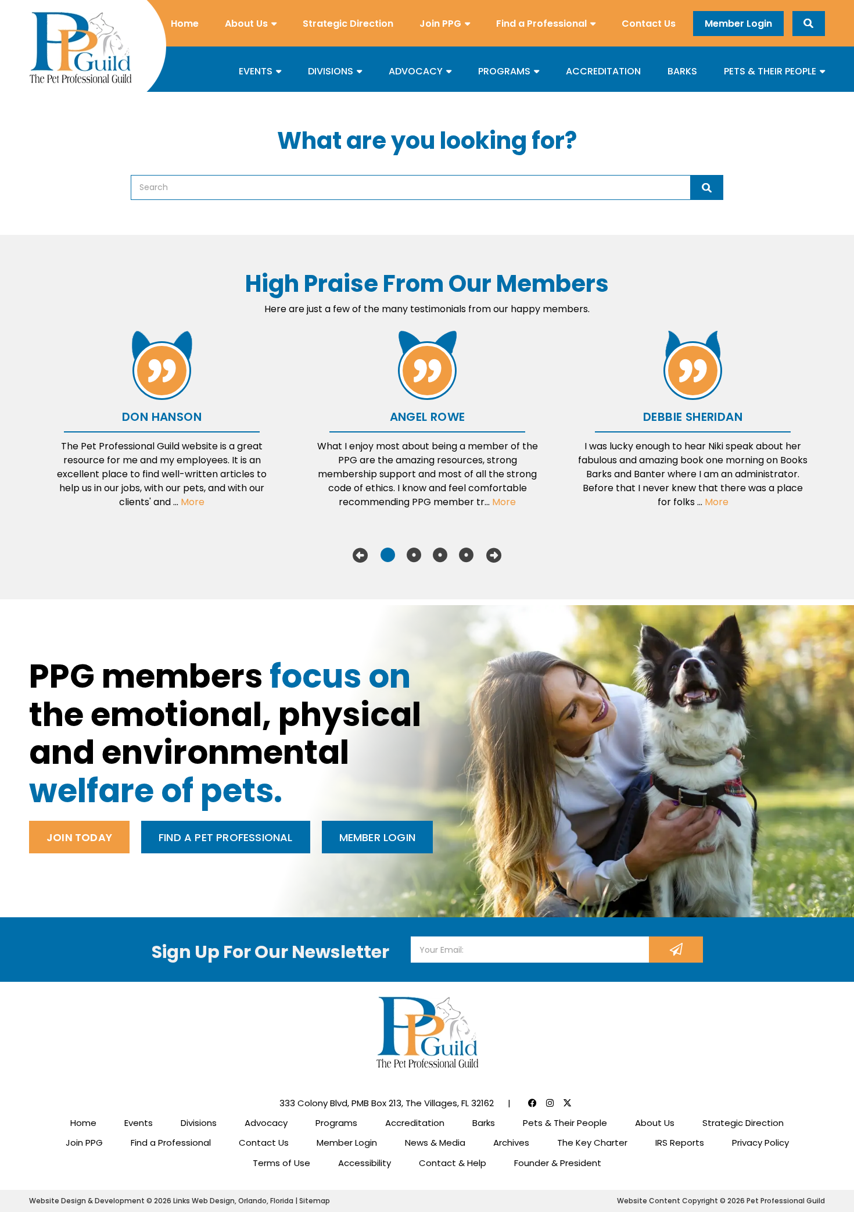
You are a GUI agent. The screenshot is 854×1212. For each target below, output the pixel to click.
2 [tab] (414, 555)
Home (185, 23)
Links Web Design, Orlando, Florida (234, 1201)
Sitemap (314, 1201)
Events (255, 71)
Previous (360, 555)
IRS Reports (679, 1142)
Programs (504, 71)
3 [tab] (440, 555)
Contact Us (649, 23)
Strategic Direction (348, 23)
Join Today (79, 837)
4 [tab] (466, 555)
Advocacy (416, 71)
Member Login (738, 23)
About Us (246, 23)
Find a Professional (541, 23)
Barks (682, 71)
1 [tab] (388, 555)
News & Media (435, 1142)
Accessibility (364, 1163)
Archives (511, 1142)
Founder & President (557, 1163)
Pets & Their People (770, 71)
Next (493, 555)
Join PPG (440, 23)
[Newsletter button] (676, 949)
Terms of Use (281, 1163)
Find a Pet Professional (226, 837)
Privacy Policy (760, 1142)
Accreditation (603, 71)
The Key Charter (592, 1142)
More (192, 502)
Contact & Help (452, 1163)
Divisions (330, 71)
